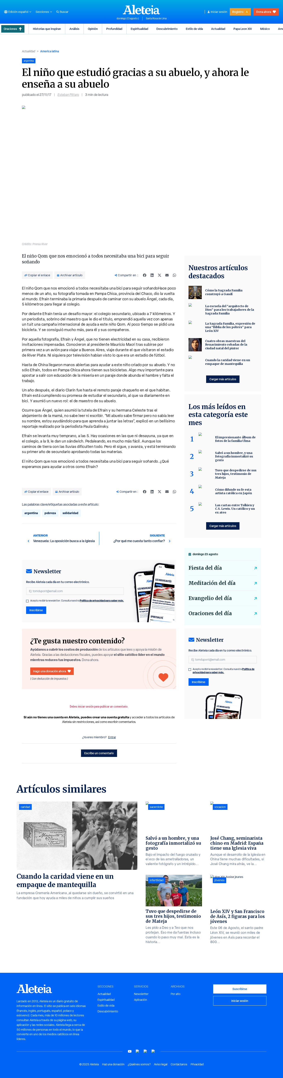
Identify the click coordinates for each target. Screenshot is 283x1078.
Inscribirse (36, 610)
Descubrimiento (167, 29)
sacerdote (156, 807)
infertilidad (156, 880)
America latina (49, 51)
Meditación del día (212, 583)
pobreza (50, 513)
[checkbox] (27, 601)
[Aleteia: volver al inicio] (141, 9)
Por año (175, 994)
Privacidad (197, 1064)
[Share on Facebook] (144, 275)
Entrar (112, 737)
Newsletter (141, 994)
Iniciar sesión (219, 12)
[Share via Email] (167, 275)
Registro (237, 12)
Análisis (74, 29)
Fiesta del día (205, 568)
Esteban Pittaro (68, 95)
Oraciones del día (210, 613)
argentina (31, 513)
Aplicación (140, 1000)
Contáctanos (179, 1064)
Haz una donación (113, 1064)
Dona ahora (263, 12)
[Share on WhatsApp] (174, 275)
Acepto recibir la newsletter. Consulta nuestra (77, 600)
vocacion (220, 807)
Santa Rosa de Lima (156, 18)
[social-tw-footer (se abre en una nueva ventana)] (145, 1051)
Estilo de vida (194, 29)
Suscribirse (239, 989)
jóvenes (219, 880)
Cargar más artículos (222, 379)
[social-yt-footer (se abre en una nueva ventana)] (130, 1051)
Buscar (64, 12)
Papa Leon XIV (242, 29)
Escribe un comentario (99, 753)
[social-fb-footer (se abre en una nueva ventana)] (137, 1051)
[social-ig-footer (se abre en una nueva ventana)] (153, 1051)
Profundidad (114, 29)
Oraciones (10, 29)
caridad (25, 807)
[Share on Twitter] (159, 275)
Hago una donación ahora (49, 671)
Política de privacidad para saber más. (102, 600)
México (265, 29)
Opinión (93, 29)
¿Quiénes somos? (139, 1064)
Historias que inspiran (47, 29)
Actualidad (218, 29)
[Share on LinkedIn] (152, 275)
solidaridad (70, 513)
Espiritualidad (139, 29)
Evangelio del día (210, 598)
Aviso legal (160, 1064)
